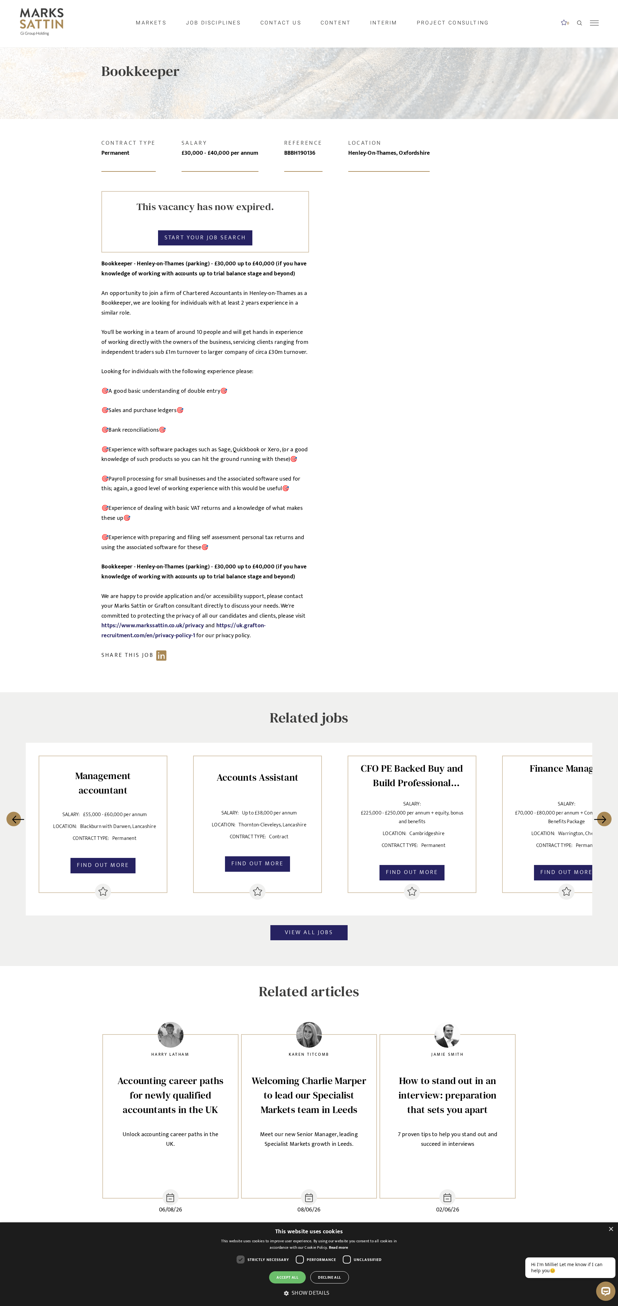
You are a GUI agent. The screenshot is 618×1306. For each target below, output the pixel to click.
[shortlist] (103, 892)
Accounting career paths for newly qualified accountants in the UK (170, 1095)
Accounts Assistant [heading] (257, 777)
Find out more (103, 865)
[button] (309, 1293)
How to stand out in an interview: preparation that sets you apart (447, 1095)
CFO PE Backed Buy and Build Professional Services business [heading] (412, 774)
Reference (303, 143)
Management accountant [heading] (103, 783)
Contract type (128, 143)
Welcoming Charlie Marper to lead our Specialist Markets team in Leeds (309, 1095)
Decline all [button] (329, 1277)
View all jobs (309, 932)
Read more (338, 1247)
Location (365, 143)
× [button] (610, 1229)
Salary (194, 143)
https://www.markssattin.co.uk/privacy (153, 625)
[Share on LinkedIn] (137, 655)
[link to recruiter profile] (170, 1036)
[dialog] (309, 1264)
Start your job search (205, 238)
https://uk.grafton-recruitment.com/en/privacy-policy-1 (183, 630)
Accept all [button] (287, 1277)
